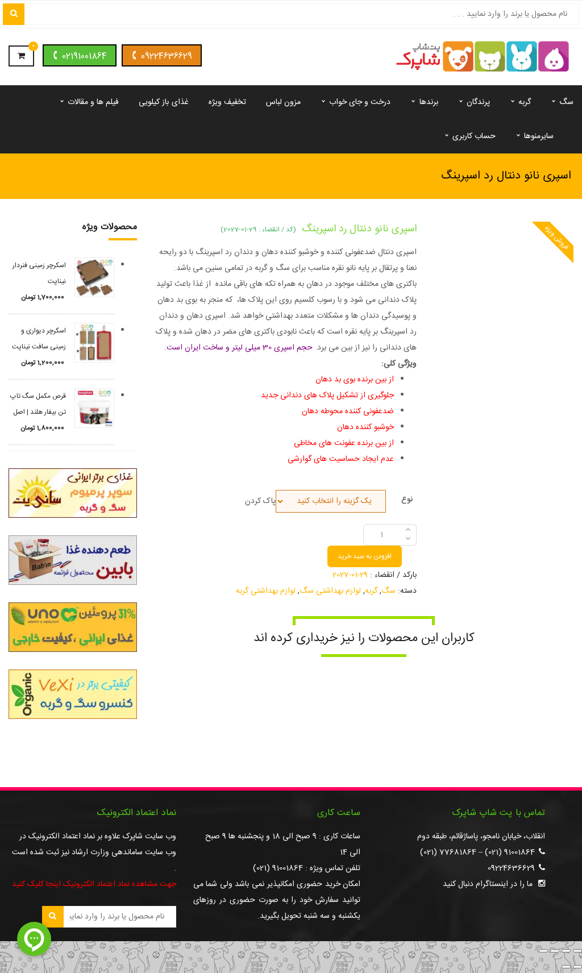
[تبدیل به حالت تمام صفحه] (566, 951)
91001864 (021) (510, 852)
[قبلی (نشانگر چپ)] (577, 966)
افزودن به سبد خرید (365, 556)
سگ (388, 591)
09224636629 (166, 56)
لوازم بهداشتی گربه (266, 591)
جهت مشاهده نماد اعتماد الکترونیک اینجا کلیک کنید (94, 884)
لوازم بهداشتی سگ (330, 591)
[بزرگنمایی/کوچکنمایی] (577, 951)
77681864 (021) (448, 852)
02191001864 (84, 56)
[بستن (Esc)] (543, 951)
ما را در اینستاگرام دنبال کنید (488, 884)
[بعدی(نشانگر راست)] (566, 966)
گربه (371, 591)
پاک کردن (260, 501)
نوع (407, 498)
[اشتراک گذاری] (554, 951)
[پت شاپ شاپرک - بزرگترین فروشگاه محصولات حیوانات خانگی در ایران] (482, 57)
